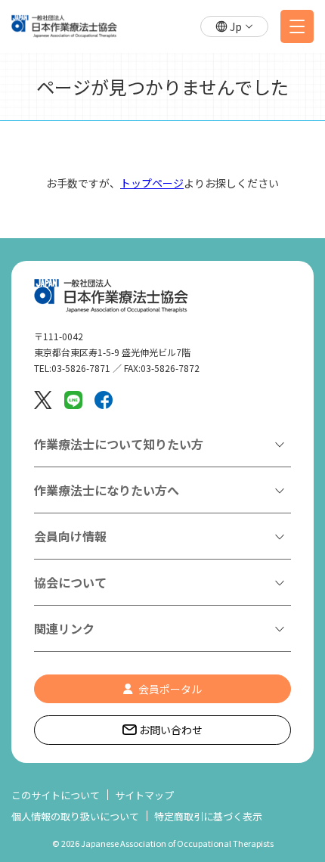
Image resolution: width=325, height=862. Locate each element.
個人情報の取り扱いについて (75, 816)
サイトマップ (144, 795)
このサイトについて (55, 795)
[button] (234, 27)
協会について (70, 582)
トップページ (152, 183)
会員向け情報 (70, 536)
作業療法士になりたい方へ (106, 490)
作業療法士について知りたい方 (118, 444)
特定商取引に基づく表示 (208, 816)
